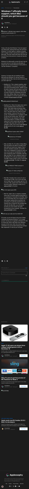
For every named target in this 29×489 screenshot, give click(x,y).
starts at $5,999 (8, 210)
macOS (8, 418)
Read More (23, 355)
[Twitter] (13, 486)
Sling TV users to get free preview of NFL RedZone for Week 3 (13, 378)
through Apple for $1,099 (15, 97)
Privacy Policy (15, 483)
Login (26, 267)
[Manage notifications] (2, 486)
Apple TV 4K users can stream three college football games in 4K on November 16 (13, 347)
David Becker (7, 22)
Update (11, 418)
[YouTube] (19, 486)
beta (5, 418)
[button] (2, 2)
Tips (6, 483)
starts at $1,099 (10, 160)
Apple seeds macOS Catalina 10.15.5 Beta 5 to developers (13, 421)
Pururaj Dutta (7, 428)
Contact (10, 483)
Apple (2, 343)
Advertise (21, 483)
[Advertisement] (14, 41)
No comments (16, 7)
